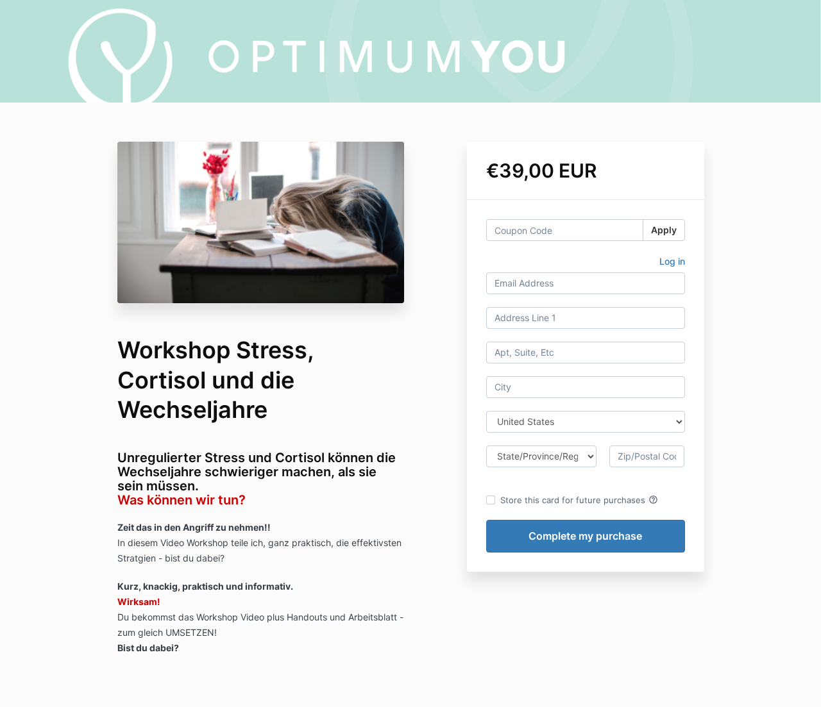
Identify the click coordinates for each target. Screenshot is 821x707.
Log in (672, 261)
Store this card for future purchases (579, 500)
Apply (664, 229)
